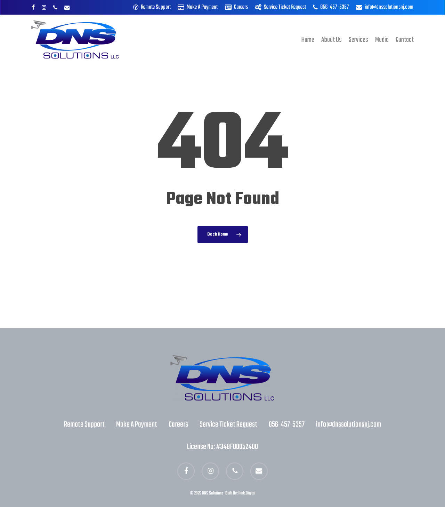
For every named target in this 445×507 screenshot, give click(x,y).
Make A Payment (136, 424)
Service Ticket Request (228, 424)
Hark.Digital (247, 493)
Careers (178, 424)
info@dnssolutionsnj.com (348, 424)
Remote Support (84, 424)
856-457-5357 (287, 424)
